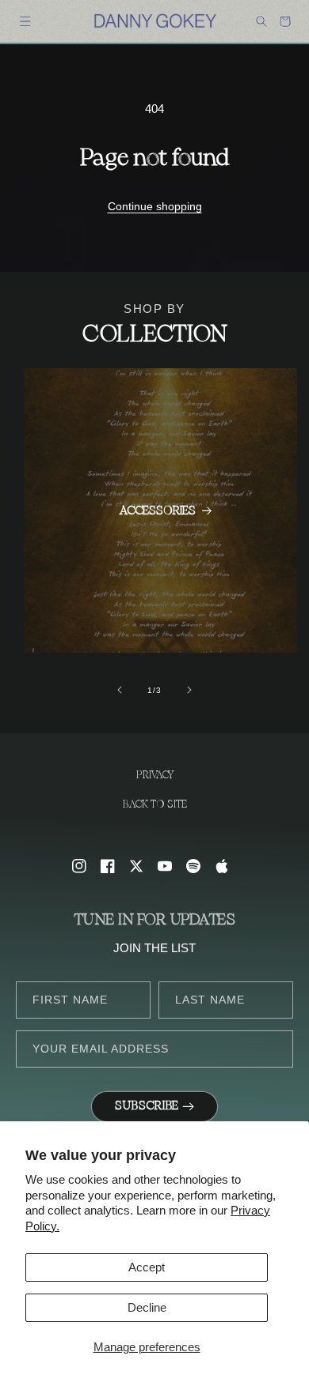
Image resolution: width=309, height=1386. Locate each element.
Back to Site (155, 805)
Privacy (155, 775)
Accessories (158, 511)
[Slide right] (189, 689)
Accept (146, 1267)
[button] (25, 21)
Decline (147, 1307)
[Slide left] (119, 689)
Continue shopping (155, 206)
